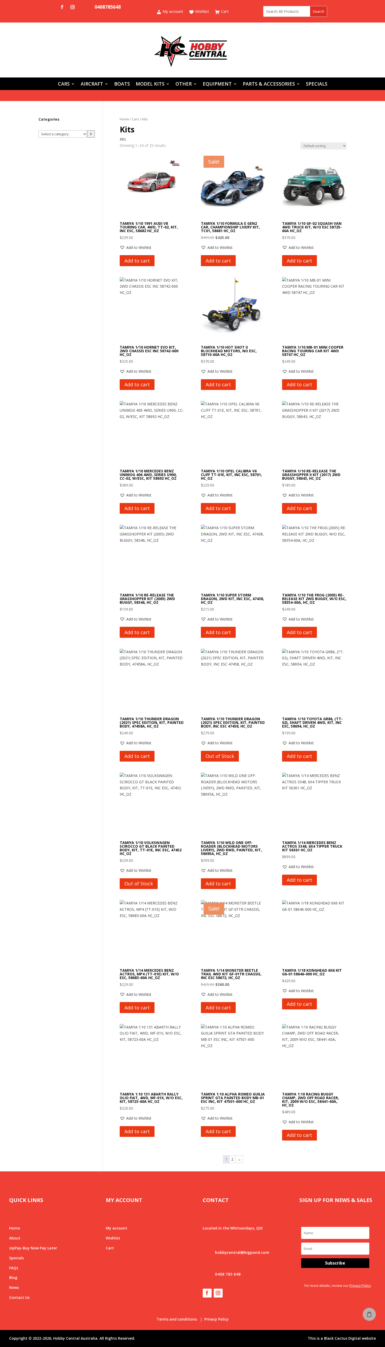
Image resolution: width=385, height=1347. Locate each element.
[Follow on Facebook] (62, 7)
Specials (16, 1257)
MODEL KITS (150, 84)
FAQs (13, 1267)
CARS (64, 84)
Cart (224, 11)
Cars (135, 119)
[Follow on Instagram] (72, 7)
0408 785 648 (228, 1274)
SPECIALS (316, 84)
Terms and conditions (177, 1319)
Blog (13, 1277)
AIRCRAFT (92, 84)
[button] (135, 247)
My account (172, 11)
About (14, 1238)
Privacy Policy (360, 1285)
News (14, 1287)
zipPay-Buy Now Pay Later (33, 1247)
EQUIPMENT (217, 84)
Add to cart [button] (137, 261)
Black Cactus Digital (342, 1338)
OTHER (183, 84)
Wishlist (201, 11)
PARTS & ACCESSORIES (269, 84)
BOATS (122, 84)
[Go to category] (91, 134)
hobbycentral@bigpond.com (242, 1252)
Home (124, 119)
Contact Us (19, 1297)
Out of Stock (220, 756)
